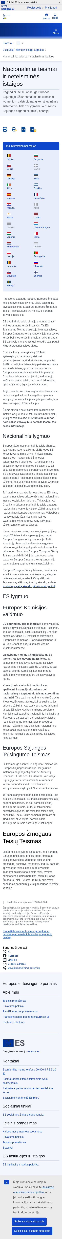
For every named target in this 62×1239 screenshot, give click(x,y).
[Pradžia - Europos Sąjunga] (14, 1043)
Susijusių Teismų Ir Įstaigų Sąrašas (23, 49)
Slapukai (8, 1147)
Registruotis (34, 7)
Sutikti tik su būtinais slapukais (32, 1230)
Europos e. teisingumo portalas (30, 983)
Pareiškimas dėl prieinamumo (20, 1011)
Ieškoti (55, 18)
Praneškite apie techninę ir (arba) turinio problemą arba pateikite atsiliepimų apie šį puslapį (27, 934)
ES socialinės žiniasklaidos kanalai (23, 1114)
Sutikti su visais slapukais (29, 1221)
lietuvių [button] (46, 18)
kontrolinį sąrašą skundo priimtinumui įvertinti (29, 586)
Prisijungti (51, 7)
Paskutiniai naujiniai (7, 9)
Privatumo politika (13, 1006)
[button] (7, 952)
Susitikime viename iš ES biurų (21, 1097)
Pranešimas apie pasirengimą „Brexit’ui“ (26, 1016)
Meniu (56, 33)
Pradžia (7, 43)
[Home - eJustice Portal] (22, 16)
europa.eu (34, 1051)
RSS (4, 6)
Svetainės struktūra (14, 1022)
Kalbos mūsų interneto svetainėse (22, 1131)
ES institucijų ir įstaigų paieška (21, 1164)
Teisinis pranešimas (14, 1000)
